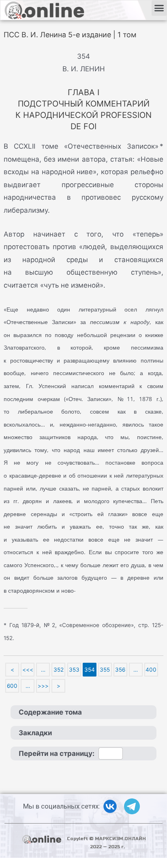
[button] (159, 8)
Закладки (35, 733)
